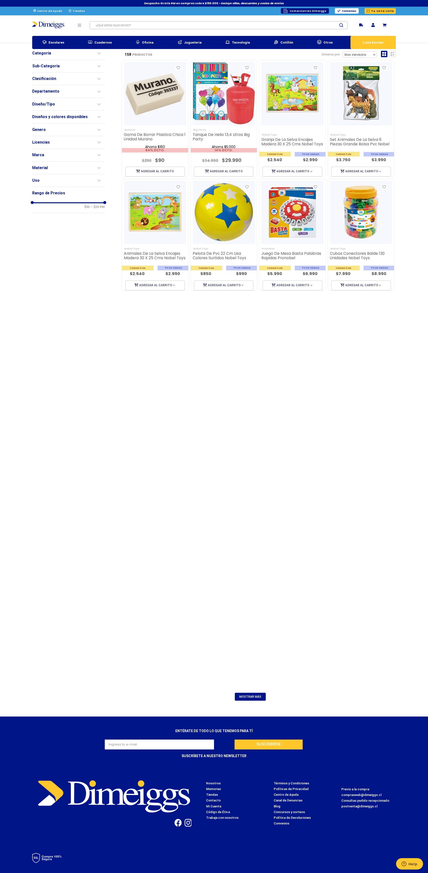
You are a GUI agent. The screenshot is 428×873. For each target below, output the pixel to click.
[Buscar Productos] (343, 25)
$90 (87, 207)
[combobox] (218, 25)
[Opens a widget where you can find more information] (409, 864)
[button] (373, 25)
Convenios (349, 11)
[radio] (384, 54)
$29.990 (98, 207)
